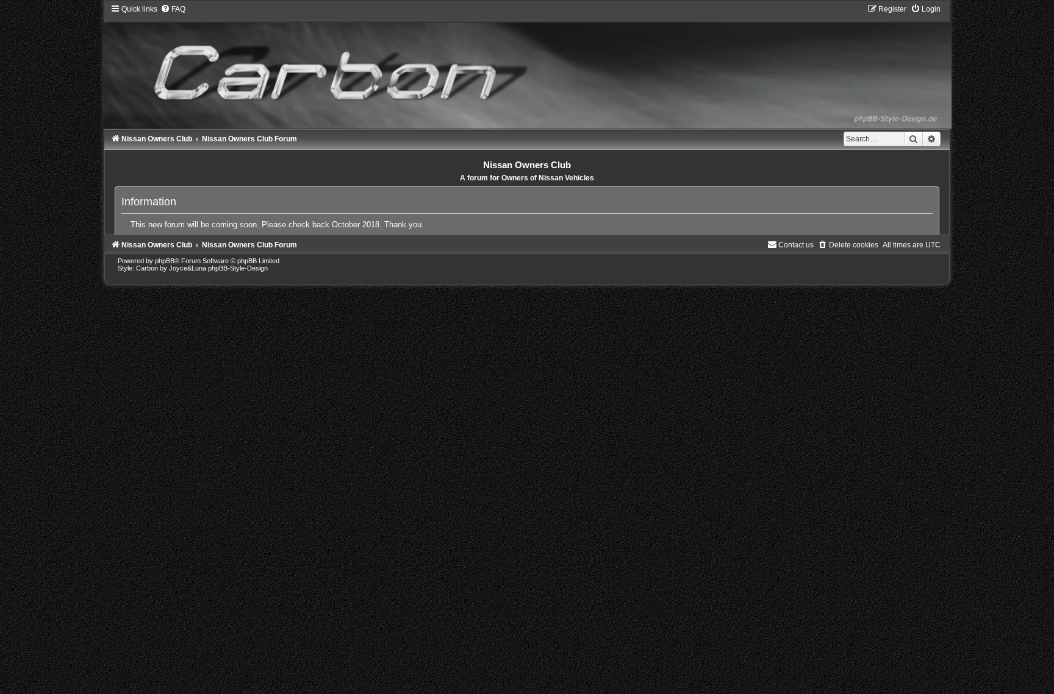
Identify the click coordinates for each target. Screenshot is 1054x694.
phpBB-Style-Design (238, 268)
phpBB (164, 260)
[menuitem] (172, 9)
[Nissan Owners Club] (527, 66)
